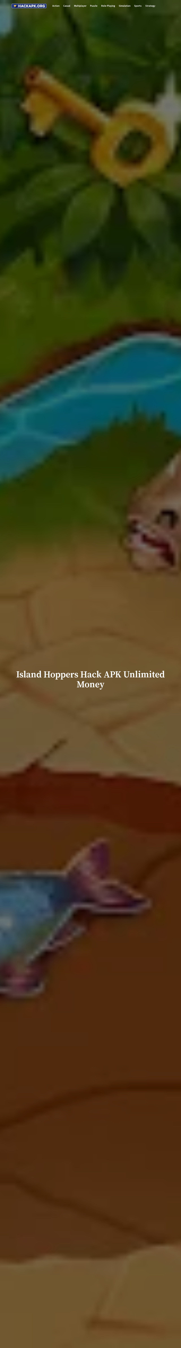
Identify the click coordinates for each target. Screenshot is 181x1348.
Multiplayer (80, 5)
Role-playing (108, 5)
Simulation (125, 5)
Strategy (150, 5)
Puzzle (93, 5)
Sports (138, 5)
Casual (66, 5)
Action (56, 5)
